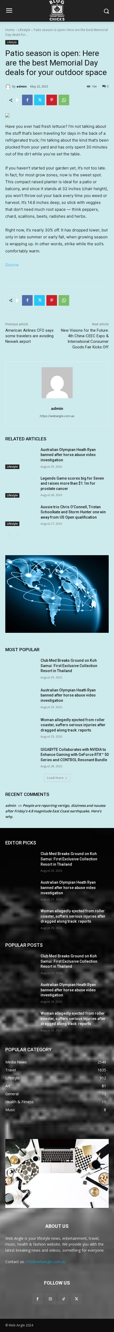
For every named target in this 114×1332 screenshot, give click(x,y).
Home (10, 30)
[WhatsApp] (64, 100)
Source (12, 264)
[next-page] (17, 534)
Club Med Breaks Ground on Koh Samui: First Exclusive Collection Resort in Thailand (69, 665)
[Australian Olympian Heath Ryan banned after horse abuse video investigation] (20, 458)
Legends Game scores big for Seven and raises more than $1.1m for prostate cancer (72, 483)
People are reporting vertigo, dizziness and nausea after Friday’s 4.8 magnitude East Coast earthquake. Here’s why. (55, 811)
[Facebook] (27, 100)
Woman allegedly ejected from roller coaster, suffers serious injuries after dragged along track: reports (73, 725)
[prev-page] (8, 534)
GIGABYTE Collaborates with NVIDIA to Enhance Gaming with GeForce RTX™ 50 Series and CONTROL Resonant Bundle (75, 754)
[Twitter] (39, 100)
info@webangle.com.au (46, 1261)
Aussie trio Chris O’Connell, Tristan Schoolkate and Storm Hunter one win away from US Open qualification (73, 512)
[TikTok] (63, 1299)
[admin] (8, 86)
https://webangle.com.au (57, 416)
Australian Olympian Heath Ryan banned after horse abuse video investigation (68, 455)
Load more (55, 777)
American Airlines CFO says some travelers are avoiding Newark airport (29, 336)
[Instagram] (50, 1299)
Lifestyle (24, 30)
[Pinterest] (51, 100)
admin (21, 86)
